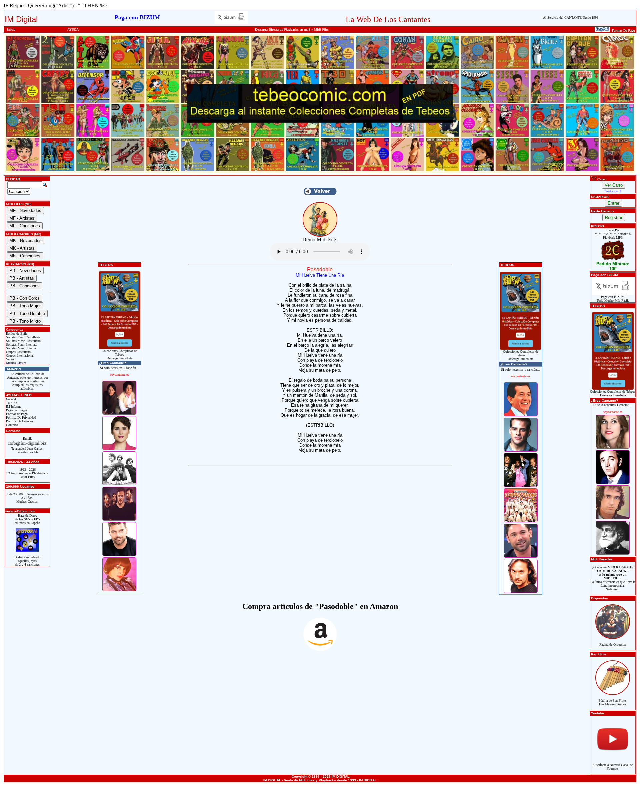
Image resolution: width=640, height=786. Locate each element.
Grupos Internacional (19, 355)
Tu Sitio (11, 403)
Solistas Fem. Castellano (22, 337)
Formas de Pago (16, 414)
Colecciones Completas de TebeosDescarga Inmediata (119, 354)
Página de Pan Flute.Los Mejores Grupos (613, 702)
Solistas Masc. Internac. (21, 348)
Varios (9, 359)
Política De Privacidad (20, 417)
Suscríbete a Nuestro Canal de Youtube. (613, 766)
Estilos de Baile (16, 333)
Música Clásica (15, 363)
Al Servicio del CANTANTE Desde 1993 (570, 17)
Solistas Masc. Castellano (23, 341)
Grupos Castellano (18, 352)
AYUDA (73, 29)
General (10, 399)
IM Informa (13, 406)
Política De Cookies (19, 421)
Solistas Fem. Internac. (21, 344)
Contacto (11, 425)
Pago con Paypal (16, 410)
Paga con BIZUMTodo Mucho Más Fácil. (613, 298)
